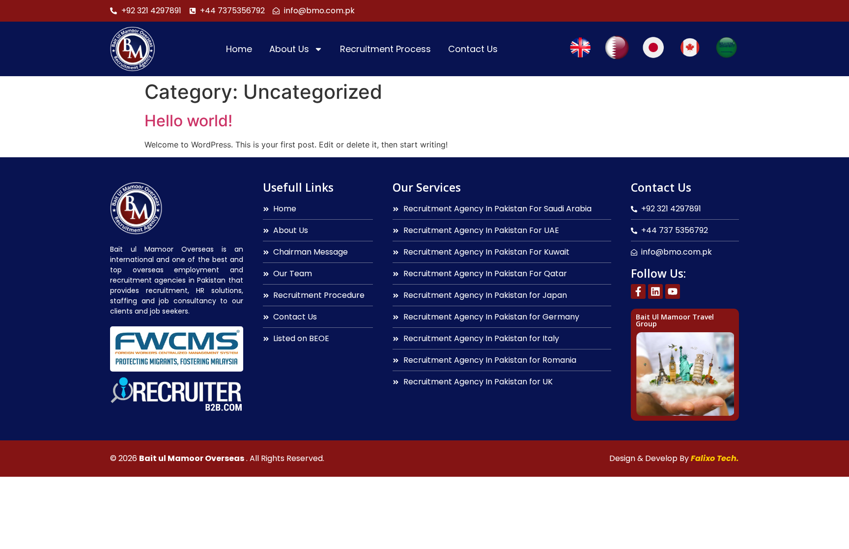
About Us (289, 49)
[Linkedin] (655, 291)
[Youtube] (672, 291)
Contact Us (473, 49)
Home (239, 49)
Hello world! (188, 120)
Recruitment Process (385, 49)
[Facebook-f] (638, 291)
